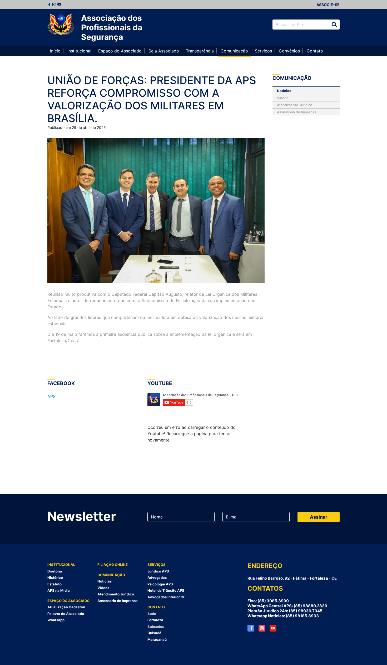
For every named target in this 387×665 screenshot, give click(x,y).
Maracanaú (157, 639)
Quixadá (154, 633)
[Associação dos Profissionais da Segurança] (60, 24)
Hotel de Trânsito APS (165, 590)
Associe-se (328, 4)
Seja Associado (163, 51)
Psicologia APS (160, 584)
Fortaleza (155, 620)
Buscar (334, 25)
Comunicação (234, 51)
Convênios (289, 51)
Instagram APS (262, 628)
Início (55, 51)
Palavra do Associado (65, 613)
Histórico (55, 577)
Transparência (200, 51)
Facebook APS (250, 628)
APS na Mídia (58, 590)
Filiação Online (112, 564)
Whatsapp (55, 620)
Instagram (54, 4)
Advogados (157, 577)
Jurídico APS (158, 571)
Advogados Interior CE (166, 597)
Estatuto (54, 584)
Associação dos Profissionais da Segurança (111, 27)
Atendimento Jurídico (294, 105)
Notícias (284, 91)
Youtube (59, 4)
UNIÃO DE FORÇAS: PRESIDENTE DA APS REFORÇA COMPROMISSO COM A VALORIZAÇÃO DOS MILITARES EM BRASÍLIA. (151, 99)
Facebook (49, 4)
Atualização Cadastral (66, 607)
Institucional (79, 51)
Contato (315, 51)
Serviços (263, 51)
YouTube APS (273, 628)
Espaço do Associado (120, 51)
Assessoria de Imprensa (296, 112)
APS (51, 396)
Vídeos (282, 98)
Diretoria (54, 571)
